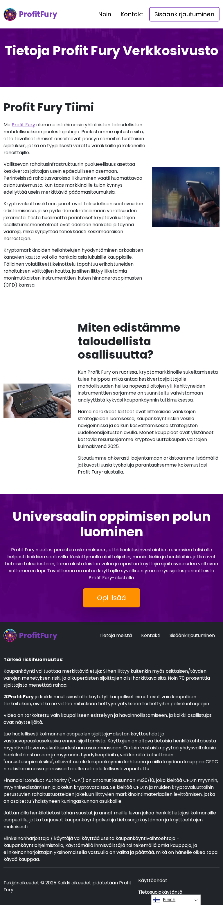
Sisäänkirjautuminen (184, 14)
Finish (169, 899)
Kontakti (133, 14)
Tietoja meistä (116, 635)
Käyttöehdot (152, 880)
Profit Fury (23, 124)
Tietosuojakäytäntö (160, 892)
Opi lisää (111, 597)
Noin (104, 14)
